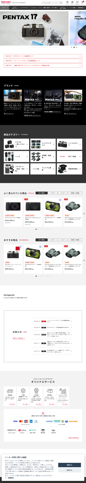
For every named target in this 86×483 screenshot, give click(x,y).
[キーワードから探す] (52, 2)
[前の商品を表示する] (2, 213)
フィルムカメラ (33, 7)
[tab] (30, 47)
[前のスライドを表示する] (71, 47)
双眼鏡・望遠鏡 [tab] (75, 193)
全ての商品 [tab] (42, 193)
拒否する (69, 470)
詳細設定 (11, 478)
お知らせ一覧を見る (18, 338)
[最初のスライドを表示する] (76, 47)
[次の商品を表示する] (84, 213)
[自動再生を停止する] (74, 47)
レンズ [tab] (62, 193)
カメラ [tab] (53, 193)
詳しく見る (12, 404)
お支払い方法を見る (73, 437)
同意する (69, 465)
